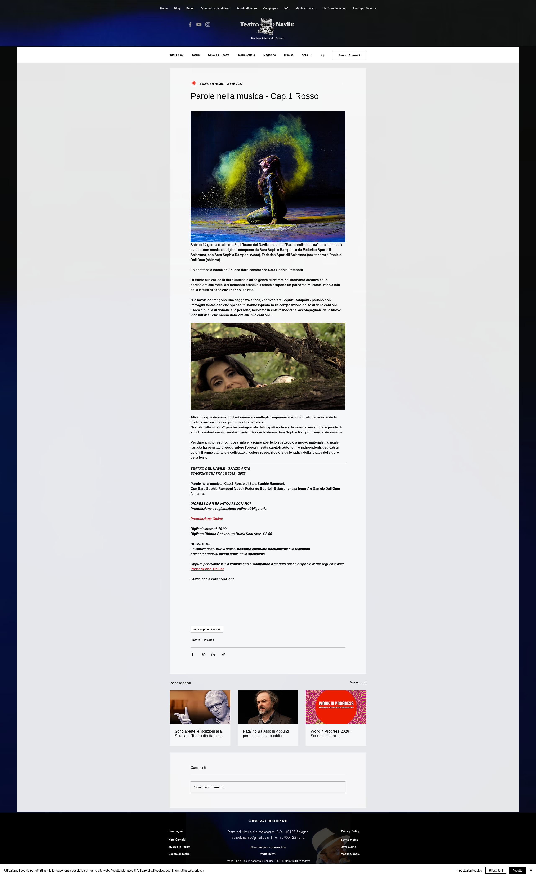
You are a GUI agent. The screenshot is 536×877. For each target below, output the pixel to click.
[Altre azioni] (342, 83)
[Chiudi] (530, 870)
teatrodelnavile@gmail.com (250, 837)
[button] (246, 8)
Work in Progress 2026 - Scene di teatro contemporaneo (331, 733)
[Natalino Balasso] (268, 707)
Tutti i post (176, 55)
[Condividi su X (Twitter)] (203, 654)
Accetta (517, 870)
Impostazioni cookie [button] (469, 870)
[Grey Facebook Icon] (190, 24)
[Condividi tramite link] (223, 654)
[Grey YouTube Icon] (199, 24)
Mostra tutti (358, 682)
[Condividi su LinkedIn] (213, 654)
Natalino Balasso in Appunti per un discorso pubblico (266, 733)
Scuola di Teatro (218, 55)
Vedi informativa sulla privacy (185, 870)
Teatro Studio (246, 55)
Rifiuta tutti (496, 870)
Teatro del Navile (277, 820)
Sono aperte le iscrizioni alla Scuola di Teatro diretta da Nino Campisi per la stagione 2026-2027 (199, 733)
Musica (288, 55)
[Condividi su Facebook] (193, 654)
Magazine (269, 55)
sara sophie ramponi (206, 629)
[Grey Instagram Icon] (208, 24)
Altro (305, 55)
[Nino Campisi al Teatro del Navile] (200, 707)
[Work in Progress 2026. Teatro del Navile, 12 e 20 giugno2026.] (336, 707)
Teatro (196, 55)
